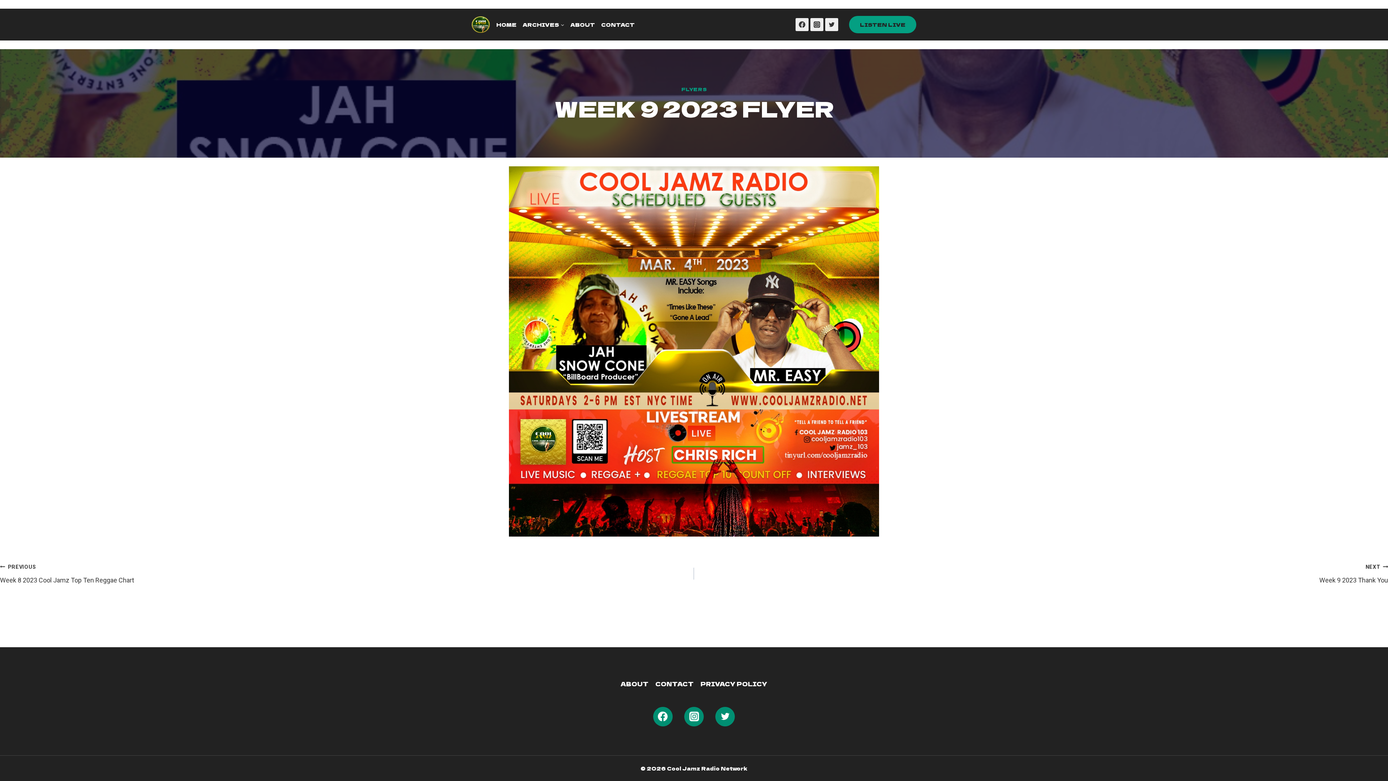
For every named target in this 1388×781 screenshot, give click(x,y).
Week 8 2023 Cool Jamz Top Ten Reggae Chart (67, 574)
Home (506, 24)
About (582, 24)
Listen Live (882, 24)
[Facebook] (802, 24)
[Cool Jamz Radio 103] (481, 24)
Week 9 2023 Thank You (1353, 574)
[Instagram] (816, 24)
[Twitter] (831, 24)
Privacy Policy (734, 683)
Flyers (694, 89)
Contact (618, 24)
